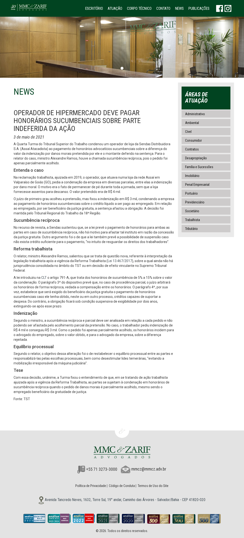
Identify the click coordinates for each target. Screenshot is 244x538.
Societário (192, 211)
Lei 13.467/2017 (120, 261)
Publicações (198, 8)
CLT (44, 277)
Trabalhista (192, 220)
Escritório (94, 8)
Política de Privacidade (90, 486)
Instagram (227, 8)
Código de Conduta (122, 486)
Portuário (191, 193)
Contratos (192, 149)
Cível (188, 132)
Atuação (115, 8)
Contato (163, 8)
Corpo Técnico (139, 8)
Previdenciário (194, 202)
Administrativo (195, 114)
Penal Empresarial (197, 184)
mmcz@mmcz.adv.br (148, 468)
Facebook (219, 8)
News (179, 8)
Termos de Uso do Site (153, 486)
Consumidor (193, 140)
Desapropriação (196, 158)
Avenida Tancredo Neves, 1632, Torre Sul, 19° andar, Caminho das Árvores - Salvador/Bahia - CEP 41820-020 (124, 499)
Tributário (191, 229)
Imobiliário (192, 176)
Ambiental (192, 123)
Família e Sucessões (199, 167)
